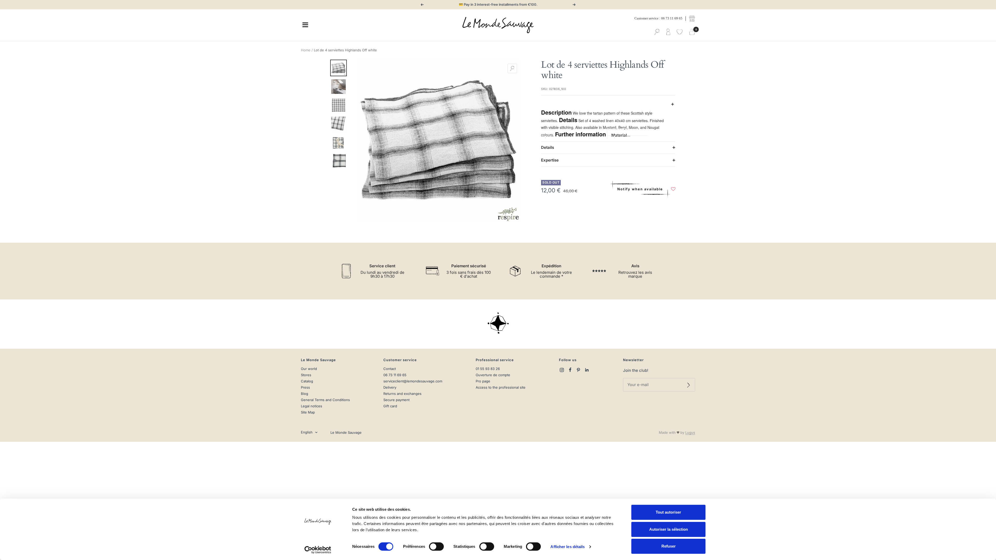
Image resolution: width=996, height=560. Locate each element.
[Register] (688, 385)
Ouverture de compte (493, 375)
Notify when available (640, 189)
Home (305, 50)
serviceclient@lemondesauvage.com (412, 381)
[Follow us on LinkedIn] (587, 370)
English (307, 432)
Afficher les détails (567, 546)
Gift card (390, 406)
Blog (304, 393)
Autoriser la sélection (668, 529)
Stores (306, 375)
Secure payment (396, 400)
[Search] (657, 32)
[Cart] (692, 32)
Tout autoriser (668, 512)
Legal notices (311, 406)
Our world (309, 368)
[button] (673, 190)
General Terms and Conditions (325, 400)
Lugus (690, 432)
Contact (389, 368)
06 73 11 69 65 (394, 375)
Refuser (668, 546)
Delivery (389, 387)
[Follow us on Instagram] (562, 370)
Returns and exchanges (402, 393)
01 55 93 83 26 (488, 368)
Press (305, 387)
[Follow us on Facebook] (570, 370)
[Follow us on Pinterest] (578, 370)
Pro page (483, 381)
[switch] (436, 546)
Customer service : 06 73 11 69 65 (658, 18)
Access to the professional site (500, 387)
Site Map (308, 412)
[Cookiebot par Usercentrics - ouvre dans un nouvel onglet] (318, 550)
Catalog (307, 381)
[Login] (668, 32)
